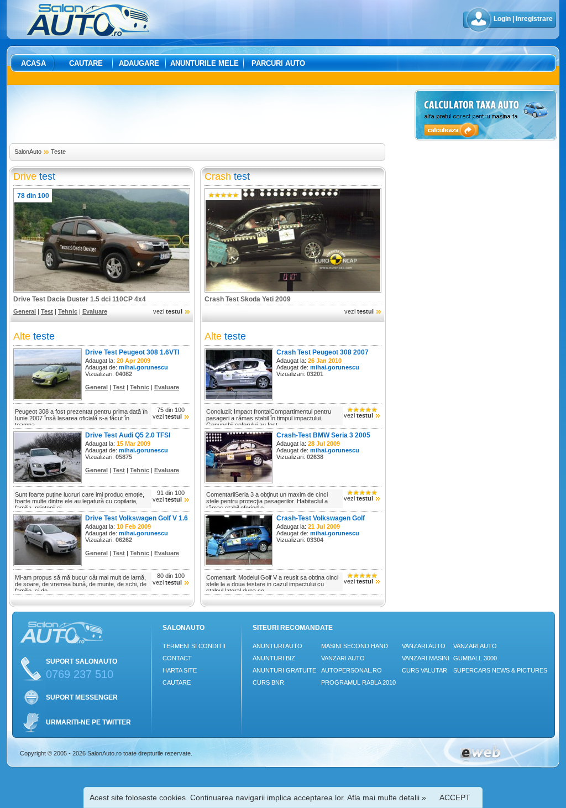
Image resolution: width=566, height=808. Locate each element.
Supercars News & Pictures (500, 670)
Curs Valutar (424, 670)
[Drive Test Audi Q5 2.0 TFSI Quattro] (47, 481)
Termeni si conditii (194, 646)
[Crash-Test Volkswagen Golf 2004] (239, 564)
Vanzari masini (425, 658)
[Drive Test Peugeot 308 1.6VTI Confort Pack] (47, 398)
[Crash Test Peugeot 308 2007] (239, 398)
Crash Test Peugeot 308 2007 (322, 352)
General (24, 311)
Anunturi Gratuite (284, 670)
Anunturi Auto (277, 646)
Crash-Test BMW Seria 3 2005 (323, 435)
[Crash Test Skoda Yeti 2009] (293, 290)
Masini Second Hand (354, 646)
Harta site (180, 670)
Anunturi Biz (274, 658)
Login (502, 19)
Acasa (33, 63)
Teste (58, 151)
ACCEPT (454, 797)
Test (47, 311)
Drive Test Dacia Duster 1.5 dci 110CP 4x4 (79, 299)
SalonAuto (27, 151)
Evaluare (94, 311)
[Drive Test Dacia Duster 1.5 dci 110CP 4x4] (101, 290)
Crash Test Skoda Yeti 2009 (248, 299)
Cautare (86, 63)
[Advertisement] (210, 114)
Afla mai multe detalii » (386, 797)
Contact (177, 658)
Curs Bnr (268, 682)
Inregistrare (534, 19)
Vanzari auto (343, 658)
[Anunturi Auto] (88, 33)
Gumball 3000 (475, 658)
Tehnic (67, 311)
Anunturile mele (204, 63)
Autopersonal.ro (351, 670)
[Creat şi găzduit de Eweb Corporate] (480, 760)
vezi (167, 311)
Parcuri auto (278, 63)
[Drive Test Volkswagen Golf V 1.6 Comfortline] (47, 564)
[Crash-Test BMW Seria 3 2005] (239, 481)
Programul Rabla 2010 (358, 682)
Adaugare (139, 63)
